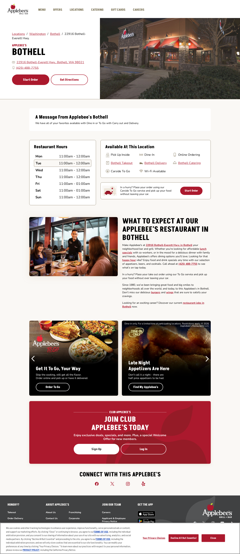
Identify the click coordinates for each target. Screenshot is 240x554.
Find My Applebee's (145, 387)
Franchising (75, 512)
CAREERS (138, 9)
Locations (18, 34)
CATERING (97, 9)
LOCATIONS (77, 9)
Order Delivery (15, 518)
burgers (155, 292)
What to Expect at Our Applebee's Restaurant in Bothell (165, 229)
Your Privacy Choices (154, 538)
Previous (33, 358)
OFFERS (57, 9)
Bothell (55, 34)
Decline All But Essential (183, 538)
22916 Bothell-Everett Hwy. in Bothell (169, 245)
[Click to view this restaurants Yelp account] (143, 484)
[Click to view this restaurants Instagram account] (128, 484)
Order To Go (53, 387)
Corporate (74, 518)
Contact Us (52, 518)
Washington (37, 34)
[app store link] (146, 514)
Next (207, 358)
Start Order (30, 80)
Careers (106, 512)
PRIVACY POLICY (31, 550)
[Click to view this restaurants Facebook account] (97, 484)
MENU (42, 9)
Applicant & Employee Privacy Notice (114, 520)
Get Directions (69, 80)
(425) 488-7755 (27, 68)
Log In (143, 449)
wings (169, 292)
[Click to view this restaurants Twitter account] (112, 484)
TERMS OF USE (101, 532)
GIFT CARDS (118, 9)
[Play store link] (146, 521)
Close (213, 538)
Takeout (12, 512)
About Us (51, 512)
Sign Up (96, 449)
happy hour (129, 260)
